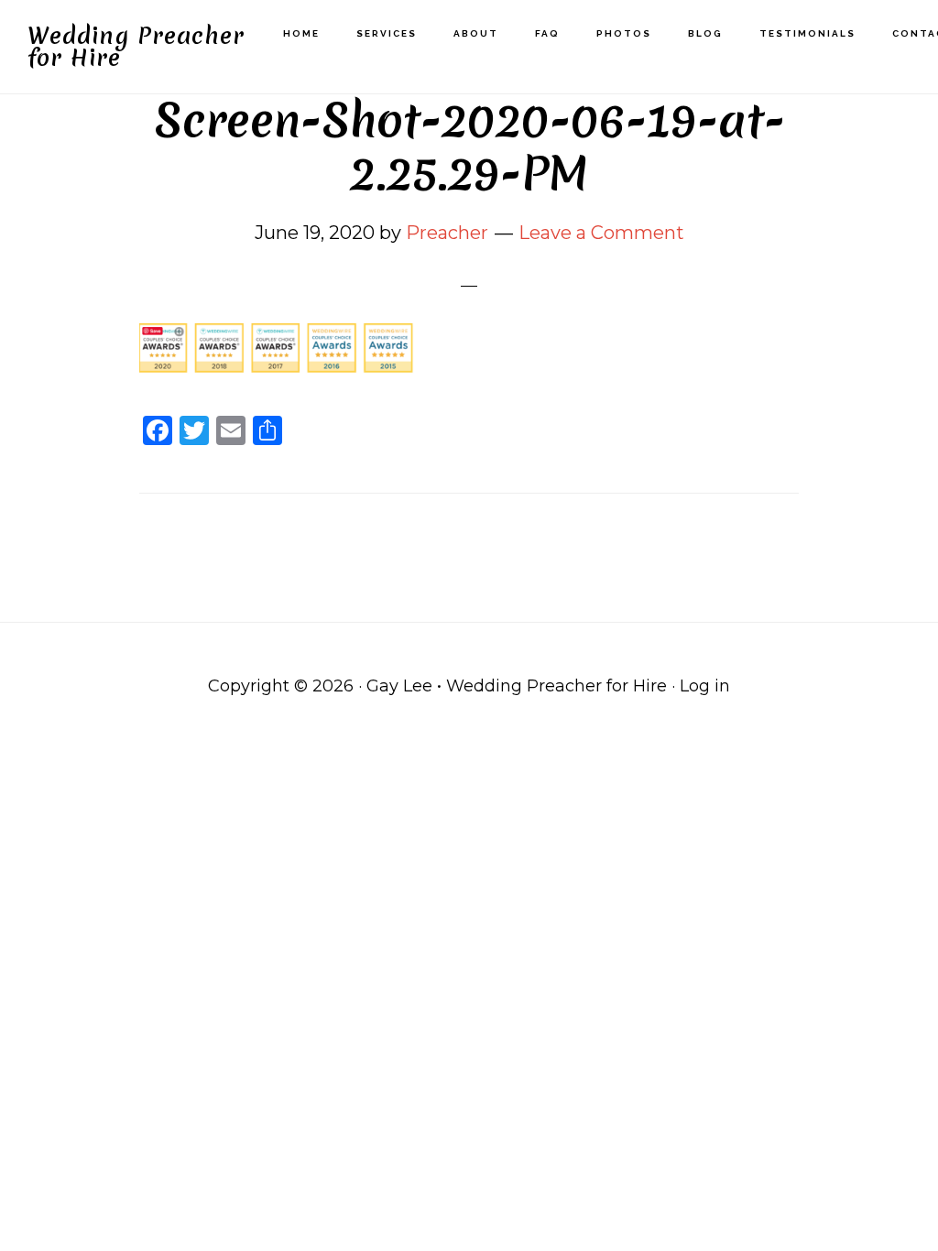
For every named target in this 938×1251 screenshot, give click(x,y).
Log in (705, 686)
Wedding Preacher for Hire (136, 46)
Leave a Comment (601, 233)
